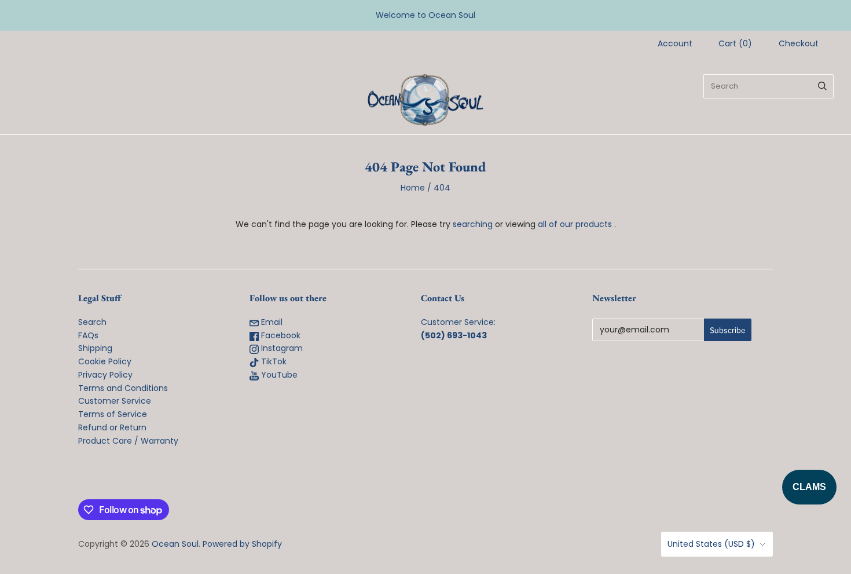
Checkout (799, 43)
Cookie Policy (104, 361)
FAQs (88, 335)
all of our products (575, 224)
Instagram (281, 348)
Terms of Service (112, 414)
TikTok (273, 361)
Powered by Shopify (242, 544)
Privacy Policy (105, 375)
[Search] (822, 86)
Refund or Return (112, 427)
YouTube (278, 375)
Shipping (95, 348)
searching (473, 224)
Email (271, 322)
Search (92, 322)
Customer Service (114, 401)
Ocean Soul (175, 544)
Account (675, 43)
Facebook (279, 335)
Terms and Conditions (123, 388)
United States (711, 544)
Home (413, 187)
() (735, 43)
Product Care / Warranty (128, 441)
